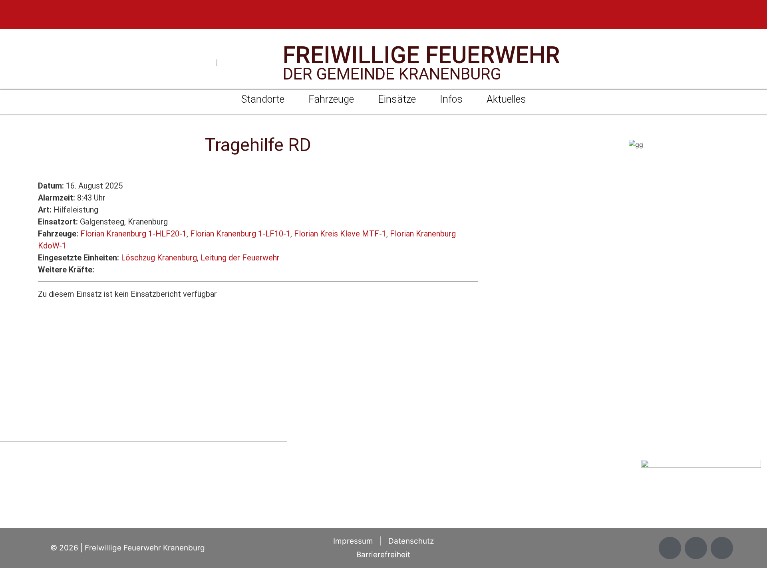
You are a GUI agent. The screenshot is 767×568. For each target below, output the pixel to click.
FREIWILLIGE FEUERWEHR (421, 55)
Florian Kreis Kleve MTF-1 (340, 233)
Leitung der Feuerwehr (240, 257)
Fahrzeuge (331, 99)
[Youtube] (756, 18)
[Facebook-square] (714, 18)
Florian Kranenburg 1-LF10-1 (240, 233)
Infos (451, 99)
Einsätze (397, 99)
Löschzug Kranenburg (159, 257)
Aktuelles (506, 99)
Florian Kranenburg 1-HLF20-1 (133, 233)
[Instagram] (735, 18)
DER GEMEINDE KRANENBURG (392, 74)
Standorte (262, 99)
